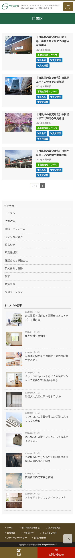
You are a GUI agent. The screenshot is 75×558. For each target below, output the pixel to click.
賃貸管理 (10, 284)
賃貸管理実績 (54, 528)
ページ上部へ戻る (67, 538)
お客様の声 (29, 533)
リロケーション (14, 292)
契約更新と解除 (14, 268)
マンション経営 (14, 237)
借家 (7, 276)
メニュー (68, 8)
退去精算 (10, 244)
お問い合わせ (40, 538)
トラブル (10, 213)
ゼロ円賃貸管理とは (31, 528)
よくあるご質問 (49, 533)
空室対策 (10, 221)
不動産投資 (11, 252)
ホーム (10, 528)
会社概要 (11, 533)
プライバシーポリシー (17, 538)
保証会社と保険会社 (16, 260)
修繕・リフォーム (15, 228)
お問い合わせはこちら (56, 552)
